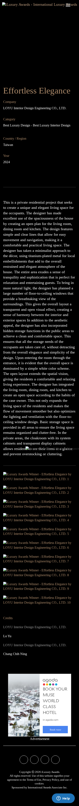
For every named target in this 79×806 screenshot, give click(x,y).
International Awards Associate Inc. (47, 787)
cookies (39, 783)
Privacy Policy (51, 779)
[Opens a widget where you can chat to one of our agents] (63, 798)
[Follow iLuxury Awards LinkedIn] (55, 760)
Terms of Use (34, 779)
